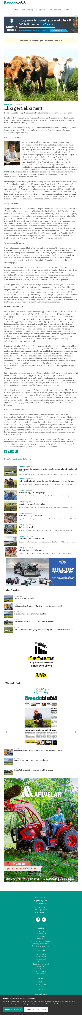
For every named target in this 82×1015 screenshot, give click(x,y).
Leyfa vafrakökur (13, 1010)
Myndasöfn (41, 989)
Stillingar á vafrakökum (36, 1010)
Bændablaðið (41, 994)
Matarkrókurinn (41, 957)
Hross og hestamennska (41, 943)
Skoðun (41, 931)
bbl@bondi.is (42, 910)
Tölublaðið (12, 683)
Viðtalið (41, 969)
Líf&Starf (40, 950)
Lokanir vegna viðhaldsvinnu (31, 538)
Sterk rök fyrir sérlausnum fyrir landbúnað (31, 614)
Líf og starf (41, 966)
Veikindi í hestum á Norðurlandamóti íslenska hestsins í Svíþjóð (46, 481)
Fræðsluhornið (41, 936)
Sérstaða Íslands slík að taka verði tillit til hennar (33, 622)
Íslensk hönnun (41, 954)
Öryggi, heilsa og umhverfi (41, 946)
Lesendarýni (8, 104)
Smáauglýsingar (41, 984)
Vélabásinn (41, 974)
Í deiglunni (40, 10)
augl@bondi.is (42, 912)
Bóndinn (41, 961)
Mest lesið (12, 590)
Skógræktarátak (26, 527)
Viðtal (66, 10)
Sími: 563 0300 (42, 907)
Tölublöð (41, 987)
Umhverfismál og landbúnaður (41, 941)
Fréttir (15, 10)
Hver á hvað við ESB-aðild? (24, 598)
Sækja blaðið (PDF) (41, 693)
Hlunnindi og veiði (41, 971)
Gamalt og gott (41, 934)
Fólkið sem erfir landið (41, 964)
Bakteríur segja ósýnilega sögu (32, 492)
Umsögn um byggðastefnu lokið (33, 504)
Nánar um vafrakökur (52, 1004)
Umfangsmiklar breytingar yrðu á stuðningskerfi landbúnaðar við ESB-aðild (48, 470)
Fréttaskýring (27, 10)
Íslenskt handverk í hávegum (31, 550)
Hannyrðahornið (41, 959)
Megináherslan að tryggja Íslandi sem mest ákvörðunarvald (38, 606)
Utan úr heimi (55, 10)
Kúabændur (27, 459)
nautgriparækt (17, 459)
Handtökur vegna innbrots (30, 515)
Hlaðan (41, 982)
